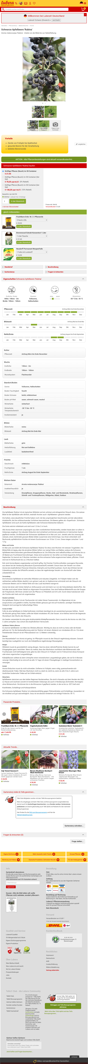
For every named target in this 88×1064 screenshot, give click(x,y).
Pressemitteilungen (12, 972)
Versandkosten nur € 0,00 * (55, 918)
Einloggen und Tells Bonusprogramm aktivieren (63, 1006)
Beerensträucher (23, 25)
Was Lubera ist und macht (14, 966)
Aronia (32, 25)
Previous (4, 714)
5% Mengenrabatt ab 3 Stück (15, 937)
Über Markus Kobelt (12, 963)
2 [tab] (45, 103)
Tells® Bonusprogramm (14, 999)
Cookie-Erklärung (52, 964)
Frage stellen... (77, 841)
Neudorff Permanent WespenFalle (29, 249)
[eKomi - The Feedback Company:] (55, 939)
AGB (47, 961)
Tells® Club (10, 996)
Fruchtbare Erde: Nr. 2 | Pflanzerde (29, 217)
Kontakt (8, 978)
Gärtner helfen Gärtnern (14, 1002)
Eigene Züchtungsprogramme (16, 940)
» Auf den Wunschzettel (10, 207)
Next (84, 714)
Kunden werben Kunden (14, 1005)
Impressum (50, 955)
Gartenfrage (29, 1015)
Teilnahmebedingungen (24, 815)
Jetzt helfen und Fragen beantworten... (19, 1051)
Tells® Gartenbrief (12, 1011)
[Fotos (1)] (32, 126)
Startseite (4, 25)
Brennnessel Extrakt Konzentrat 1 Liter (31, 233)
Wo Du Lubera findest (13, 969)
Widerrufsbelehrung (52, 967)
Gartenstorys (10, 1008)
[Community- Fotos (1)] (44, 126)
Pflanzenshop (13, 25)
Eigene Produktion (12, 943)
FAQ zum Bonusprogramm (38, 812)
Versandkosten (51, 207)
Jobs (7, 975)
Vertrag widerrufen (52, 970)
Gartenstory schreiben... (74, 826)
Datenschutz (50, 958)
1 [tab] (43, 103)
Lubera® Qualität (12, 934)
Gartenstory (29, 1012)
